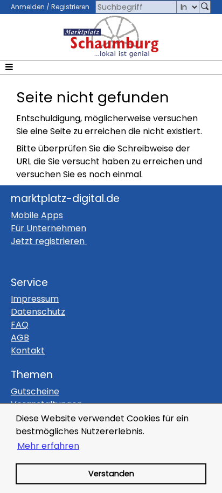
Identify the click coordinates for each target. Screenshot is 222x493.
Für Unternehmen (48, 228)
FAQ (20, 324)
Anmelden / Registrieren (50, 6)
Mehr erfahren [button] (48, 446)
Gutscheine (35, 391)
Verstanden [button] (111, 473)
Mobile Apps (37, 215)
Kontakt (28, 350)
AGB (20, 337)
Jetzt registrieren (48, 241)
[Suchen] (205, 7)
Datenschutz (38, 311)
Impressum (35, 299)
